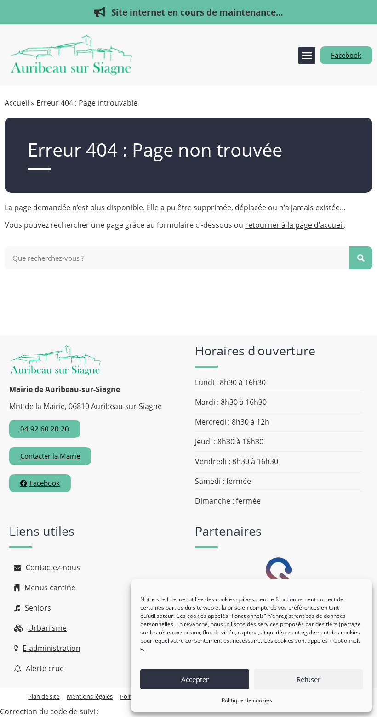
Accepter (195, 679)
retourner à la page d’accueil (294, 225)
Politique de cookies (247, 700)
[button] (307, 55)
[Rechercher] (360, 257)
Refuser (308, 679)
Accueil (17, 103)
